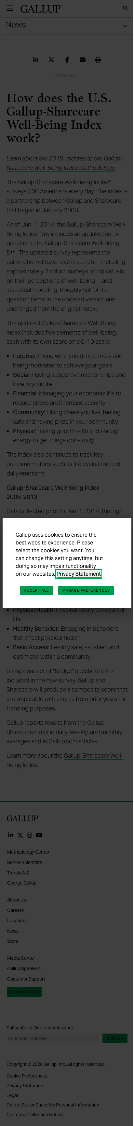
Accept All (36, 590)
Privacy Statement (79, 573)
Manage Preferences (86, 590)
